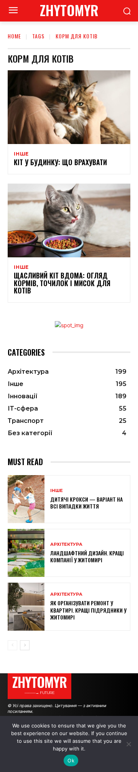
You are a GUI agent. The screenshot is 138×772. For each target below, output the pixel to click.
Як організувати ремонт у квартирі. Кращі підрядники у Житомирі (88, 610)
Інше (21, 154)
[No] (128, 744)
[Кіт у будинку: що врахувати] (69, 107)
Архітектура (66, 544)
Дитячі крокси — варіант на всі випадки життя (86, 502)
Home (14, 36)
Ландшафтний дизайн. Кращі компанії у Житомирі (87, 556)
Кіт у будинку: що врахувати (60, 162)
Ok (70, 760)
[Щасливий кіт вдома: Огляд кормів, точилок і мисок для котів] (69, 220)
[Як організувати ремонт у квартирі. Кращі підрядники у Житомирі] (26, 607)
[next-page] (25, 645)
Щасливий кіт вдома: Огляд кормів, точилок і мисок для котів (62, 283)
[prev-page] (12, 645)
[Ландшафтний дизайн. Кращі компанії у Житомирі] (26, 553)
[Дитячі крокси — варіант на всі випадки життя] (26, 499)
